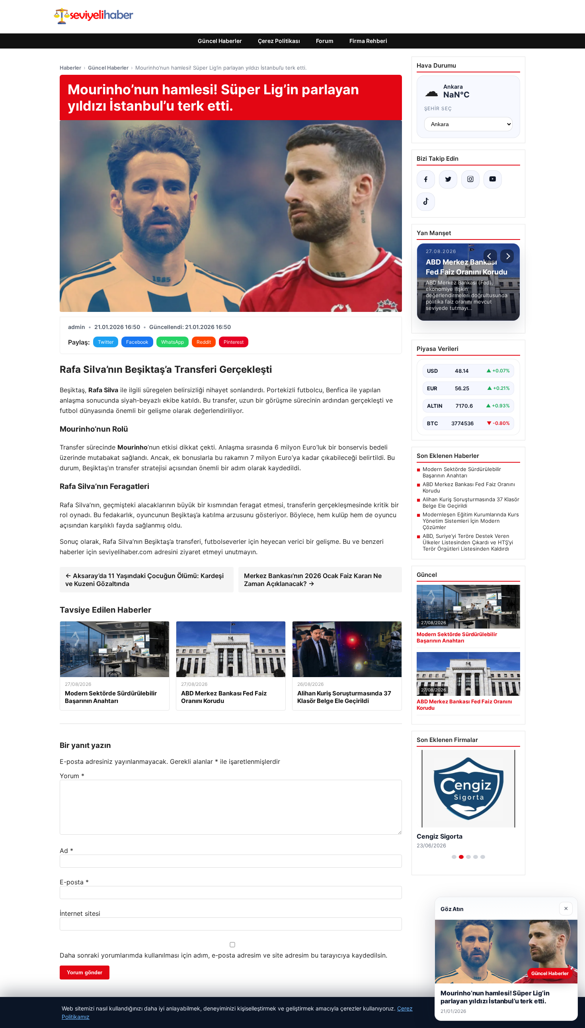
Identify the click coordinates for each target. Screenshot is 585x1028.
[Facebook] (426, 179)
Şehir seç (438, 108)
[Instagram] (470, 179)
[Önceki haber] (490, 256)
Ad (66, 851)
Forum (324, 40)
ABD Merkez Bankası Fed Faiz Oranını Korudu (469, 487)
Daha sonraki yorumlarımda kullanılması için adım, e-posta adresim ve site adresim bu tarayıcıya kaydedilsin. (223, 955)
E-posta (74, 882)
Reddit (204, 342)
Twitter (105, 342)
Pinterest (234, 342)
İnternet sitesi (80, 913)
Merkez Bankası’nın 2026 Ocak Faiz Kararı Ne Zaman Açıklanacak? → (313, 580)
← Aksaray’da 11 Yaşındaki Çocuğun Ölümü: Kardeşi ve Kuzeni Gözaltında (144, 580)
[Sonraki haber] (507, 256)
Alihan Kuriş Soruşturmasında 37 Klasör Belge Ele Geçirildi (471, 502)
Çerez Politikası (279, 40)
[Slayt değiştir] (454, 857)
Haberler (70, 67)
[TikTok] (426, 202)
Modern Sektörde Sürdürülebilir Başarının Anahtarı (462, 472)
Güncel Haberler (220, 40)
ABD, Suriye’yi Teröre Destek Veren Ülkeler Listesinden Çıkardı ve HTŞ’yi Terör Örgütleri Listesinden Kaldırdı (468, 542)
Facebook (137, 342)
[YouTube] (493, 179)
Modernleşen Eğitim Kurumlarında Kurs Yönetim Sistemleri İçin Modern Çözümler (471, 520)
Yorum (72, 776)
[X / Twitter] (448, 179)
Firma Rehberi (368, 40)
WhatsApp (172, 342)
